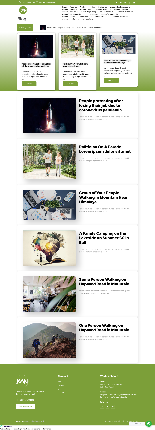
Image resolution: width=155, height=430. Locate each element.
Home (64, 7)
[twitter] (107, 407)
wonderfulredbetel (69, 17)
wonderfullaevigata (69, 9)
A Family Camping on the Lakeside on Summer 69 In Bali (104, 238)
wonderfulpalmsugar (89, 12)
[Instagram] (125, 2)
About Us (73, 7)
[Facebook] (116, 2)
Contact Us (102, 7)
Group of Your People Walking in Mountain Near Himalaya (117, 61)
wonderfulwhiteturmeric (71, 14)
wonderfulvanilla (86, 17)
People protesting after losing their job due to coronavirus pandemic (74, 27)
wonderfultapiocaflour (121, 17)
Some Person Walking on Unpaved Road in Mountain (104, 281)
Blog (93, 7)
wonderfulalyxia (86, 9)
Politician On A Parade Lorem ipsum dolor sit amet (75, 65)
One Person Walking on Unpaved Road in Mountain (104, 327)
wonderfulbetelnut (107, 12)
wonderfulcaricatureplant (120, 7)
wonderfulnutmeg (121, 9)
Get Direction (24, 407)
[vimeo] (113, 407)
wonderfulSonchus (91, 14)
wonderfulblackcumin (109, 14)
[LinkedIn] (133, 2)
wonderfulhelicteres (125, 12)
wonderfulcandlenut (103, 9)
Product (83, 7)
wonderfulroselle (68, 19)
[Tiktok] (129, 2)
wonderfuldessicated (70, 12)
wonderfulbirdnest (102, 17)
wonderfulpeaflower (86, 19)
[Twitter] (120, 2)
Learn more (29, 84)
